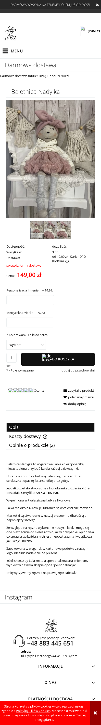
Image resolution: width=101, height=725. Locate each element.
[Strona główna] (10, 33)
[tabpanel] (50, 518)
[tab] (50, 427)
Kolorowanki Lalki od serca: (27, 335)
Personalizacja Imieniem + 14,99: (29, 290)
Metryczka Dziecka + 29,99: (25, 312)
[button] (77, 390)
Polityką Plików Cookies (33, 711)
